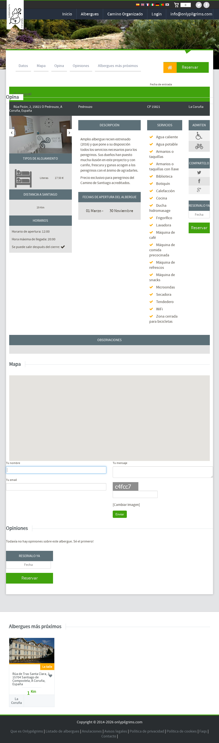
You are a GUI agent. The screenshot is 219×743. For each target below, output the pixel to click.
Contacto (108, 736)
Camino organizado (125, 14)
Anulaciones (92, 731)
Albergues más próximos (118, 65)
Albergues (90, 14)
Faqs (203, 731)
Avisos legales (115, 731)
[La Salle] (31, 651)
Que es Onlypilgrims (26, 731)
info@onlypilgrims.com (191, 14)
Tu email (11, 480)
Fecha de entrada (161, 84)
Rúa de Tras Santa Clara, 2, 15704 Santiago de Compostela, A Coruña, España (31, 679)
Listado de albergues (62, 731)
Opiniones (81, 65)
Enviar (119, 514)
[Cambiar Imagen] (126, 504)
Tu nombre (13, 463)
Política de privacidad (147, 731)
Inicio (67, 14)
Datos (23, 65)
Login (157, 14)
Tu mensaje (120, 463)
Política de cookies (182, 731)
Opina (59, 65)
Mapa (41, 65)
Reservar (189, 67)
